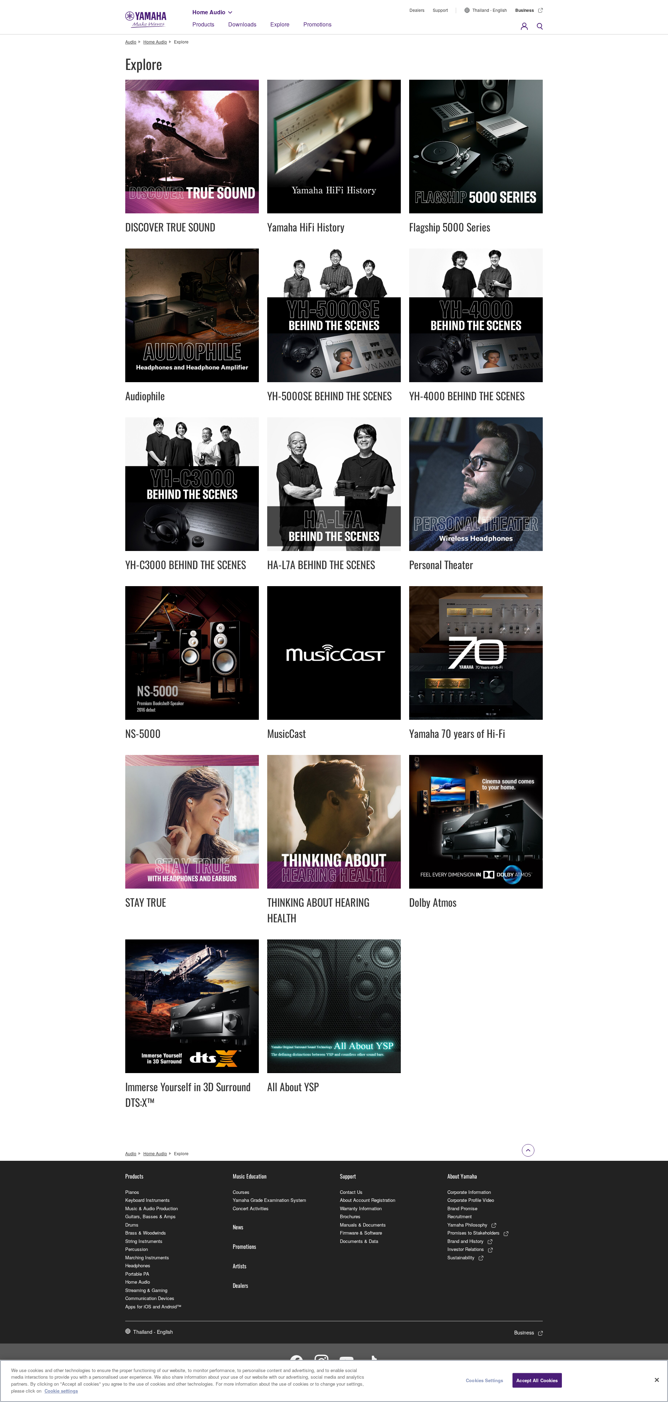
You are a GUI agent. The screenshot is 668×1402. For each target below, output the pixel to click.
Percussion (136, 1249)
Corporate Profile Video (470, 1200)
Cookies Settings (484, 1380)
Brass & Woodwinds (145, 1232)
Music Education (250, 1176)
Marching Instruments (147, 1257)
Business (524, 10)
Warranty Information (361, 1208)
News (238, 1227)
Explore (279, 24)
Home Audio (208, 12)
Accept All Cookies (537, 1380)
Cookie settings (61, 1390)
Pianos (132, 1192)
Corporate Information (469, 1192)
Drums (131, 1224)
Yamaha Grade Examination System (269, 1200)
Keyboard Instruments (147, 1200)
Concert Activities (251, 1208)
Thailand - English (489, 10)
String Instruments (143, 1241)
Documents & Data (359, 1241)
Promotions (317, 24)
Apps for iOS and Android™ (153, 1306)
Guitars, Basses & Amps (150, 1216)
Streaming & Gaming (146, 1290)
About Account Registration (367, 1200)
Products (203, 24)
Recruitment (459, 1216)
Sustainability (461, 1257)
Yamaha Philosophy (467, 1224)
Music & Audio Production (151, 1208)
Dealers (416, 10)
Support (440, 10)
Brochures (350, 1216)
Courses (241, 1192)
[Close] (657, 1380)
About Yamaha (462, 1176)
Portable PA (137, 1273)
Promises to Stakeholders (473, 1232)
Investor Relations (465, 1249)
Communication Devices (149, 1298)
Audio (130, 42)
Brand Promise (462, 1208)
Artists (239, 1266)
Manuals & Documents (363, 1224)
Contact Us (351, 1192)
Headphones (137, 1265)
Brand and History (465, 1241)
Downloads (242, 24)
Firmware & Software (361, 1232)
